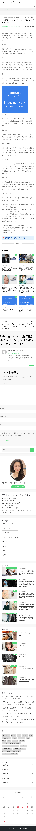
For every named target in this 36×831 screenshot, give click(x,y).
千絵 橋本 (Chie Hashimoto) (8, 17)
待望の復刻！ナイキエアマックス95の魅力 (9, 310)
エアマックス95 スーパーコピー (11, 503)
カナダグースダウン (6, 748)
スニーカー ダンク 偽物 (9, 498)
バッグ (5, 532)
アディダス (22, 740)
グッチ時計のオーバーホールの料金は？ (11, 743)
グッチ (30, 735)
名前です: (4, 483)
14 (22, 807)
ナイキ (18, 735)
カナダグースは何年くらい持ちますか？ (11, 751)
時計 (5, 541)
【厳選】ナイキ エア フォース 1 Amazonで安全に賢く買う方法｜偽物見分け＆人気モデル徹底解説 (9, 289)
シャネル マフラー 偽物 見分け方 (26, 668)
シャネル (13, 735)
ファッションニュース (10, 537)
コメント (3, 383)
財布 (5, 550)
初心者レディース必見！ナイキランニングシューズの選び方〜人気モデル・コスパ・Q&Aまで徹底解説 (9, 269)
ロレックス (24, 735)
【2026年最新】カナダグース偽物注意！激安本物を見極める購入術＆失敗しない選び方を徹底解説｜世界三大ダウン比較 (26, 607)
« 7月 (3, 821)
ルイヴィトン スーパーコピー (10, 26)
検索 (32, 450)
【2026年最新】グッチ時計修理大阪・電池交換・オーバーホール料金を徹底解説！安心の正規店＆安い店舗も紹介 (26, 595)
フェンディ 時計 (22, 656)
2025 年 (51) (5, 769)
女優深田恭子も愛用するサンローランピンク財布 (16, 708)
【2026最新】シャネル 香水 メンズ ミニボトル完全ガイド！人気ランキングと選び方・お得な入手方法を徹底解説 (26, 618)
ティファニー (21, 738)
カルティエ (15, 740)
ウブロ (9, 740)
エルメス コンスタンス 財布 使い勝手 (26, 634)
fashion (4, 740)
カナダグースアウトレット (19, 748)
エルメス (14, 738)
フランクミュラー (6, 738)
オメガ (27, 738)
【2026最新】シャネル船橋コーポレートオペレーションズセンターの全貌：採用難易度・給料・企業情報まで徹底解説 (26, 584)
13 (18, 807)
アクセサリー (7, 523)
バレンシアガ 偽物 (7, 505)
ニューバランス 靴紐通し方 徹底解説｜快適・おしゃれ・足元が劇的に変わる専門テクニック (26, 269)
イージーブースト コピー (9, 500)
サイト (2, 425)
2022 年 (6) (5, 783)
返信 (32, 363)
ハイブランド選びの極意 (11, 2)
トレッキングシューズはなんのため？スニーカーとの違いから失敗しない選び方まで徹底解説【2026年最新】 (26, 572)
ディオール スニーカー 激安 (10, 508)
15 (27, 807)
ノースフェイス (5, 735)
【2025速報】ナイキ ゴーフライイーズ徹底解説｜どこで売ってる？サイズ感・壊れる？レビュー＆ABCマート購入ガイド (26, 290)
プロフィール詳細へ (18, 486)
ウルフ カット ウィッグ (24, 645)
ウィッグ (6, 528)
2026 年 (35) (5, 765)
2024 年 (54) (5, 774)
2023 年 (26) (5, 778)
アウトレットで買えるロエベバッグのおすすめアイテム (26, 680)
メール (3, 416)
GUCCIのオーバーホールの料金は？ (10, 746)
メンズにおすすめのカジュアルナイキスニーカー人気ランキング (26, 310)
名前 (2, 408)
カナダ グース (24, 746)
